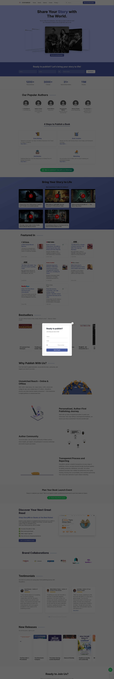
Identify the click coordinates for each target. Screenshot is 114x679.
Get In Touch (57, 350)
